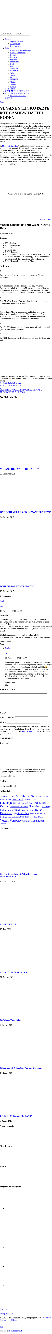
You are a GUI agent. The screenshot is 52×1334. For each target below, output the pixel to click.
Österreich (14, 68)
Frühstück (17, 799)
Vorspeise (16, 820)
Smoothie (40, 813)
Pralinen (26, 810)
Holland (13, 64)
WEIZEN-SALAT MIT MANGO (17, 586)
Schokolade (11, 383)
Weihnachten (38, 820)
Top (1, 1326)
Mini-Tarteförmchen (10, 146)
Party (48, 806)
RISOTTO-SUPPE (8, 924)
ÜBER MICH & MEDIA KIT (17, 91)
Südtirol (13, 82)
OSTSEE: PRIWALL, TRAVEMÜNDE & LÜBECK (21, 391)
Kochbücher (39, 802)
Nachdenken (10, 89)
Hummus (24, 803)
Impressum (46, 1318)
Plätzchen (18, 810)
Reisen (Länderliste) (18, 53)
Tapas (41, 817)
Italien (12, 66)
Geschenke (27, 799)
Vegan (18, 383)
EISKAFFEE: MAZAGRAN (12, 390)
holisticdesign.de (16, 1331)
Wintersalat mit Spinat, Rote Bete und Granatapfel (21, 1068)
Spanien (13, 75)
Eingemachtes (36, 796)
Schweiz (13, 73)
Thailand (13, 84)
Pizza (11, 810)
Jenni (1, 606)
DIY (29, 796)
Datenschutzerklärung (19, 95)
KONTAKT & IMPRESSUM (17, 93)
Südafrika (14, 80)
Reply (2, 601)
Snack (3, 816)
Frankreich (14, 62)
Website (3, 722)
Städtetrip (24, 817)
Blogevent (3, 796)
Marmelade (14, 807)
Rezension (6, 813)
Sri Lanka (14, 77)
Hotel (19, 803)
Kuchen (3, 383)
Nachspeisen (15, 44)
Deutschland (15, 57)
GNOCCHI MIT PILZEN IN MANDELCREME (25, 512)
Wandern (26, 821)
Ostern (44, 807)
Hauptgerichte (15, 46)
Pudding (32, 810)
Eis (44, 796)
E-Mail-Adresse (7, 718)
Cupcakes (11, 796)
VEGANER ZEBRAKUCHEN (13, 972)
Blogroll (8, 98)
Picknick (4, 810)
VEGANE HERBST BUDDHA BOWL (20, 469)
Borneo (13, 55)
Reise (38, 810)
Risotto (15, 814)
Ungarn (13, 86)
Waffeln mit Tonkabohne (10, 1020)
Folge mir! (4, 1309)
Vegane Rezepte (16, 41)
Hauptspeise (8, 802)
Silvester (33, 814)
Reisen (7, 48)
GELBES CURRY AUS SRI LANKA (16, 1116)
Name (3, 713)
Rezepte (8, 39)
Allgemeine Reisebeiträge (20, 50)
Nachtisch (35, 806)
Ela (19, 385)
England (13, 59)
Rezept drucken (44, 219)
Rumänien (14, 71)
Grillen (34, 799)
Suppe (30, 817)
